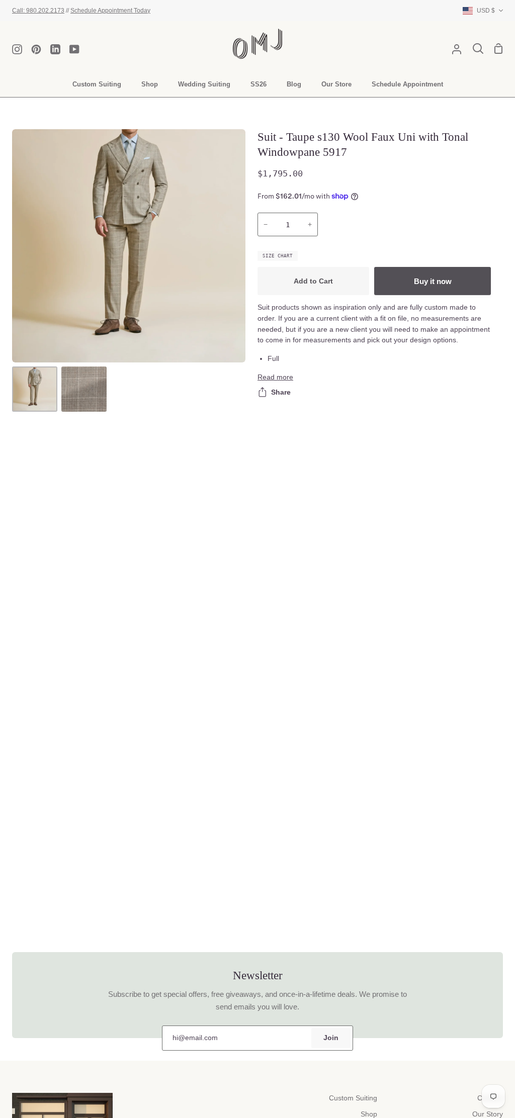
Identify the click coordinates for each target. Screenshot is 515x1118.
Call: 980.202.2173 (38, 10)
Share (281, 392)
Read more (275, 377)
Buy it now (433, 281)
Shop (369, 1114)
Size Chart (278, 255)
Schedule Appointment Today (110, 10)
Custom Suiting (353, 1098)
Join (330, 1038)
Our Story (487, 1114)
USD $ (486, 10)
